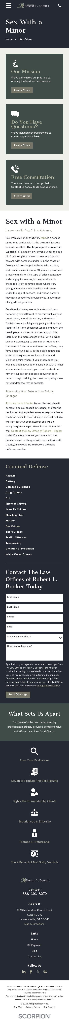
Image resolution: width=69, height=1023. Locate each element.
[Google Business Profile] (45, 971)
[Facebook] (31, 971)
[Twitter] (38, 971)
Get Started (22, 196)
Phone (10, 616)
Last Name (13, 606)
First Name (13, 597)
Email (10, 626)
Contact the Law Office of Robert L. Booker (36, 431)
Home (34, 939)
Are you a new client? (19, 636)
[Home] (33, 5)
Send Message (18, 694)
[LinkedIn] (23, 971)
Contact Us (34, 956)
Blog (34, 951)
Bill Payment (34, 945)
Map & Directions (34, 924)
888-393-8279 (34, 894)
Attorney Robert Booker (19, 403)
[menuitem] (34, 476)
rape (43, 238)
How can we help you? (19, 646)
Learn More (22, 90)
